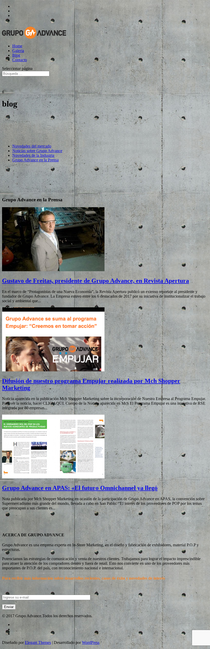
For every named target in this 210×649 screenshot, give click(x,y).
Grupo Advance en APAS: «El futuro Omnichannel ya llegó (80, 488)
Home (17, 46)
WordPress (90, 642)
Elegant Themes (38, 642)
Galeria (18, 50)
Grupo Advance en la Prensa (35, 160)
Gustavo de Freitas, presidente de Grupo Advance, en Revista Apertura (95, 280)
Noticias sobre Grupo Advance (37, 151)
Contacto (19, 60)
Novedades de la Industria (33, 155)
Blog (16, 55)
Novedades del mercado (31, 146)
